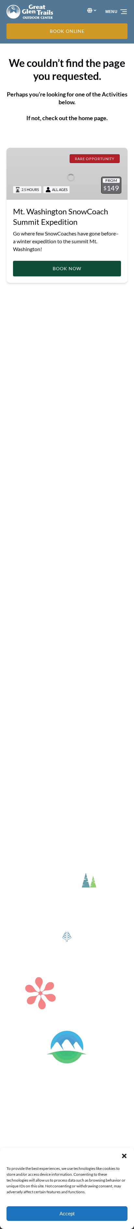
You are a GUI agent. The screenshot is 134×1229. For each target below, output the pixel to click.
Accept (67, 1213)
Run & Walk (20, 604)
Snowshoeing (21, 698)
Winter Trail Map (26, 557)
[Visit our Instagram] (26, 438)
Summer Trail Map (27, 628)
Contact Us (19, 549)
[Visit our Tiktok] (53, 438)
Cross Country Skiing (30, 674)
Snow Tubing (21, 667)
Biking (13, 596)
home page (92, 117)
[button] (124, 1156)
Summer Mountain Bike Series (40, 620)
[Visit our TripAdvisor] (68, 438)
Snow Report (21, 713)
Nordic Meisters (25, 690)
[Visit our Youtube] (83, 438)
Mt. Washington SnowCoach (38, 659)
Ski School (18, 682)
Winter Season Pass (29, 729)
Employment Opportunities (37, 541)
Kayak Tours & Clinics (30, 589)
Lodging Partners (26, 510)
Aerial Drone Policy (28, 526)
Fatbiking (17, 706)
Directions (18, 518)
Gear (12, 503)
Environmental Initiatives (35, 534)
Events (14, 495)
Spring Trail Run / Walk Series (39, 612)
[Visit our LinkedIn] (39, 438)
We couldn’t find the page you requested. (65, 348)
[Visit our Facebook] (13, 438)
